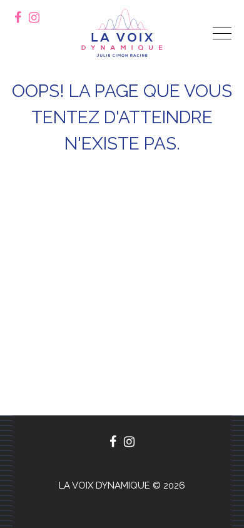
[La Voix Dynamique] (122, 33)
